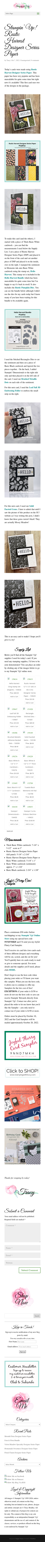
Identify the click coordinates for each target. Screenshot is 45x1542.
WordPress (33, 1538)
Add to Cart (14, 696)
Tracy (8, 60)
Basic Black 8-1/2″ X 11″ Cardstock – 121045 (14, 790)
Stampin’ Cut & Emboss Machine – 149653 (29, 814)
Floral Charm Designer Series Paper (17, 1452)
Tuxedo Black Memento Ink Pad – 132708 (29, 790)
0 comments (35, 60)
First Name (13, 1341)
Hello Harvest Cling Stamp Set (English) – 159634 (14, 686)
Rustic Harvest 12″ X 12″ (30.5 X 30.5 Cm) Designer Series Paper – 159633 (29, 689)
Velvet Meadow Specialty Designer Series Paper (22, 1444)
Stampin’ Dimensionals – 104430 (14, 814)
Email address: (13, 1346)
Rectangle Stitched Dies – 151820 (29, 716)
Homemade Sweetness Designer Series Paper (21, 1448)
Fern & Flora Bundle (12, 1440)
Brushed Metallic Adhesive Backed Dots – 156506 (14, 740)
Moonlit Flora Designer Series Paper (17, 1436)
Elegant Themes (20, 1538)
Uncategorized (25, 60)
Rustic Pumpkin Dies (24, 287)
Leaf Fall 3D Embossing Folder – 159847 (14, 716)
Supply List (10, 831)
